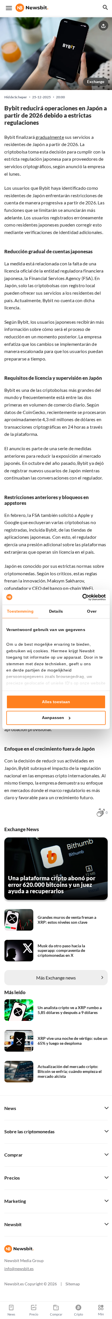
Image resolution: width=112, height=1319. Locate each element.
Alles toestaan (56, 701)
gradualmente (50, 137)
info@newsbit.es (19, 1268)
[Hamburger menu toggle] (8, 8)
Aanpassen (53, 718)
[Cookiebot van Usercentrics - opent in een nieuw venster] (81, 597)
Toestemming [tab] (20, 611)
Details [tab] (56, 611)
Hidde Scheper (15, 97)
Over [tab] (91, 611)
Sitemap (72, 1283)
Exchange (95, 81)
